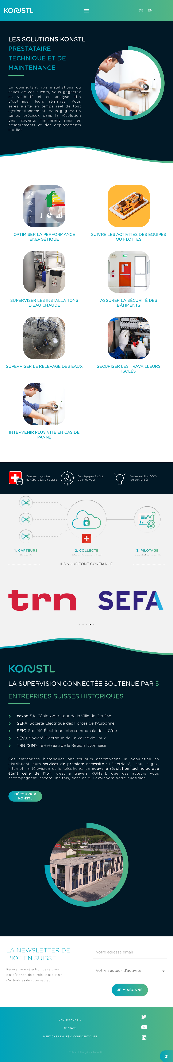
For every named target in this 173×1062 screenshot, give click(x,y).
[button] (86, 11)
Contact (70, 1028)
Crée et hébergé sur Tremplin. (86, 1052)
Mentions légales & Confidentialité (70, 1036)
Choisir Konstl (70, 1019)
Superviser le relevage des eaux (44, 367)
